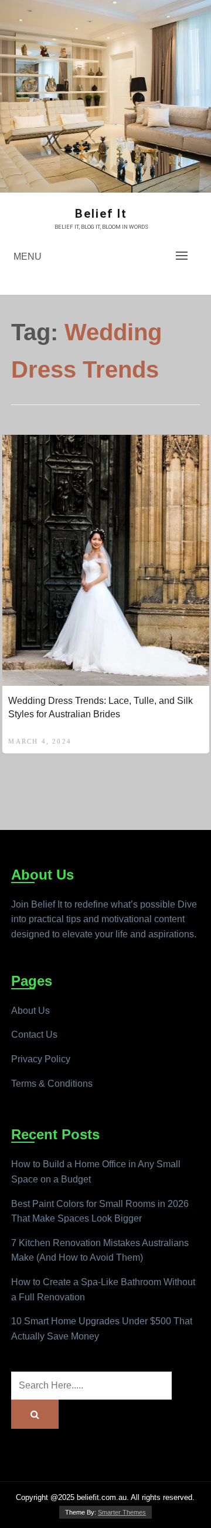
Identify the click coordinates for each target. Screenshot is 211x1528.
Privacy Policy (40, 1059)
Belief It (101, 214)
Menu (27, 256)
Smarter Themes (122, 1512)
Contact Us (34, 1034)
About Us (30, 1011)
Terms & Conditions (52, 1084)
